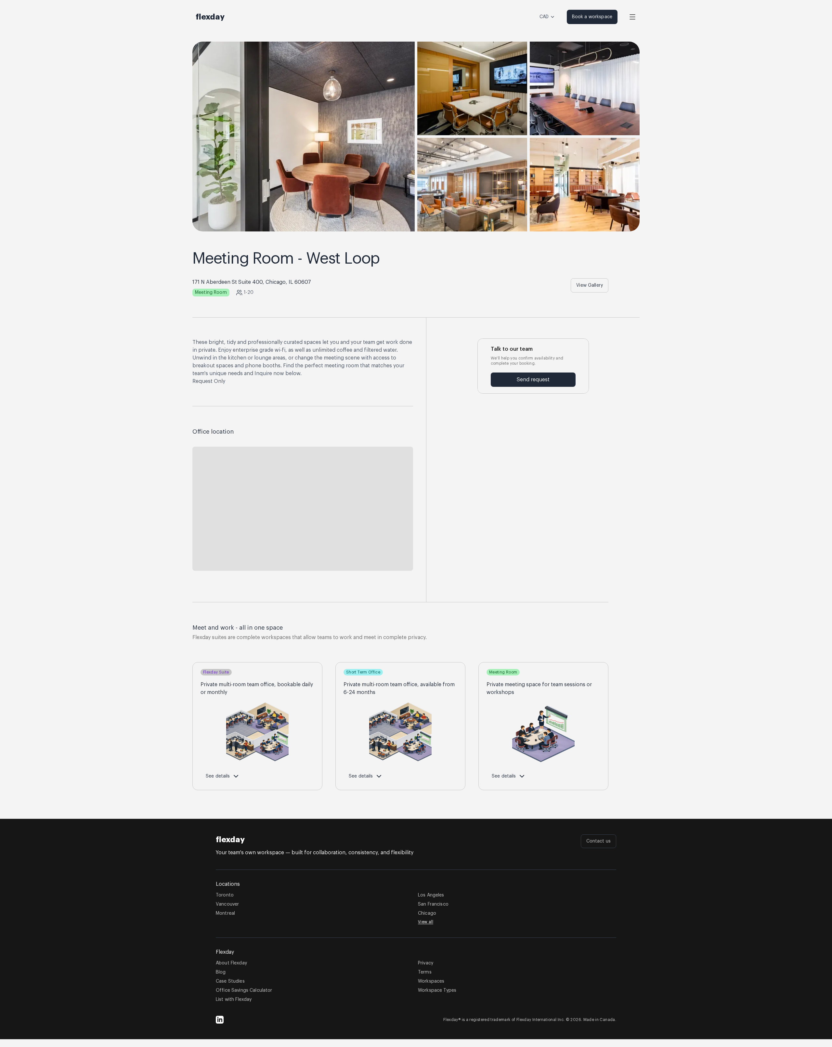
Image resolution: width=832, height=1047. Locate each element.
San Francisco (433, 904)
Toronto (225, 895)
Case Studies (230, 981)
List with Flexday (234, 999)
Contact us (598, 841)
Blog (221, 972)
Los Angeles (431, 895)
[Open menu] (632, 17)
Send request (533, 379)
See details (218, 776)
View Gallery (589, 285)
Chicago (427, 913)
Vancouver (227, 904)
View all (425, 922)
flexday (230, 840)
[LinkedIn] (220, 1020)
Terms (425, 972)
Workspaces (431, 981)
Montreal (225, 913)
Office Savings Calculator (244, 990)
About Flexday (231, 963)
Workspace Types (437, 990)
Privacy (425, 963)
